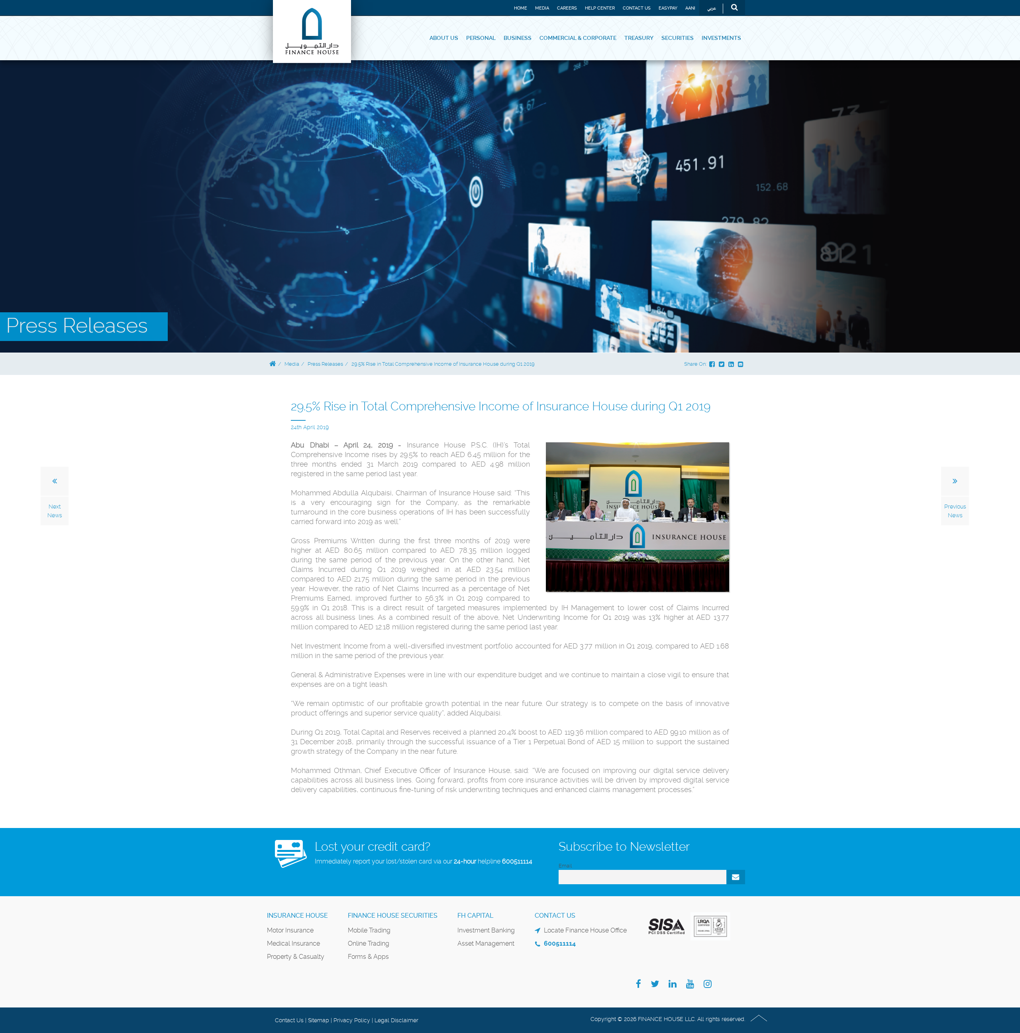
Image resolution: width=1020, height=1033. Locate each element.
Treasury (638, 38)
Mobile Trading (369, 930)
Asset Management (485, 943)
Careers (567, 8)
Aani (690, 8)
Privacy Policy (351, 1020)
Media (542, 8)
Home (520, 8)
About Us (444, 38)
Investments (721, 38)
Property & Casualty (295, 956)
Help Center (600, 8)
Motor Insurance (290, 930)
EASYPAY (668, 8)
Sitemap (318, 1020)
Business (518, 38)
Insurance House (297, 915)
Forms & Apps (368, 956)
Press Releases (325, 364)
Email (565, 866)
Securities (677, 38)
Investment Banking (486, 930)
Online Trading (368, 943)
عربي (711, 8)
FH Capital (475, 915)
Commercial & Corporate (577, 38)
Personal (481, 38)
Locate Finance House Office (585, 930)
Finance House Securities (392, 915)
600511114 (517, 861)
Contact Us (637, 8)
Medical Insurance (293, 943)
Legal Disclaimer (396, 1020)
